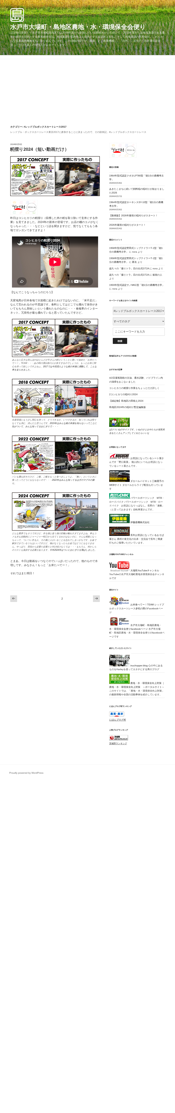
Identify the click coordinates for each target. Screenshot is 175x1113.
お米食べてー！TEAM (142, 604)
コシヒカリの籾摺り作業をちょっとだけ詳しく (134, 388)
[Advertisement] (87, 99)
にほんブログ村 (117, 719)
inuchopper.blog (139, 665)
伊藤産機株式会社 (140, 522)
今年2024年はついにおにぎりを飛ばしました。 (73, 550)
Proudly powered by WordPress (26, 772)
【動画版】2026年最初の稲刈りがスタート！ (133, 215)
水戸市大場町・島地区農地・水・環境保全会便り (78, 26)
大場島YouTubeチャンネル (144, 570)
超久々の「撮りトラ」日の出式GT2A (129, 268)
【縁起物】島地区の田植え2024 (126, 400)
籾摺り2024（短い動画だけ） (39, 149)
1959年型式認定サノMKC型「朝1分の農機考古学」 (136, 285)
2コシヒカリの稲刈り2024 (123, 394)
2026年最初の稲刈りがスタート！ (127, 224)
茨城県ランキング (118, 743)
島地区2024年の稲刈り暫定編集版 (127, 407)
